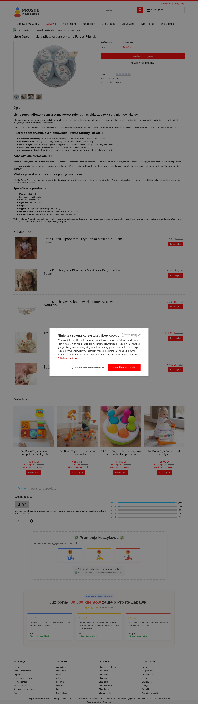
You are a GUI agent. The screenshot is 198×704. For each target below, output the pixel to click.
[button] (89, 367)
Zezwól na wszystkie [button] (124, 367)
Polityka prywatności (68, 357)
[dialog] (99, 352)
